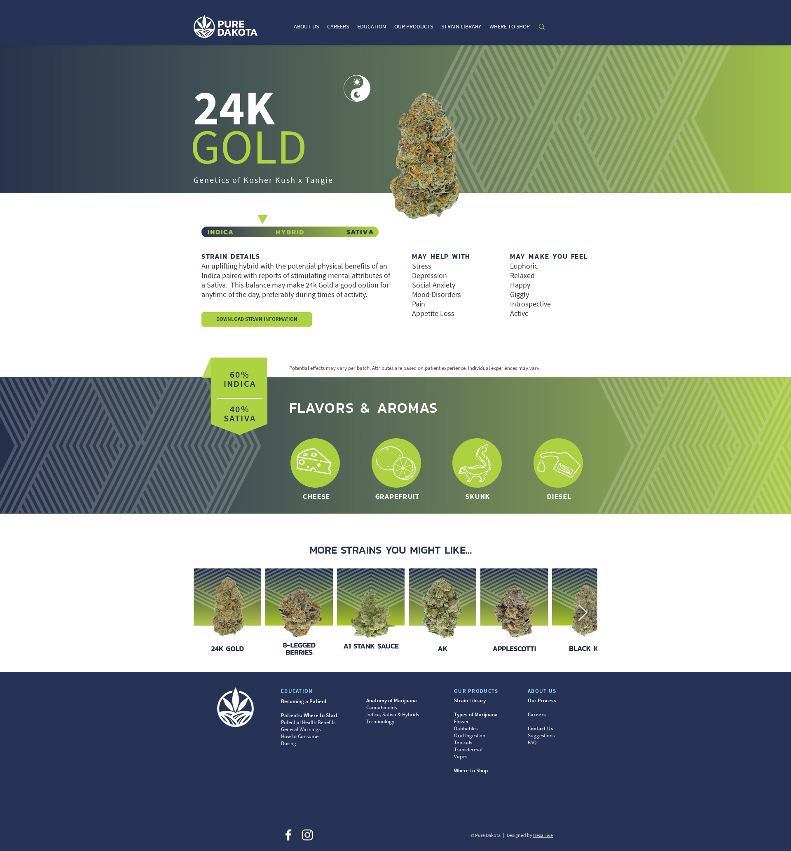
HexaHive (543, 835)
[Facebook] (288, 835)
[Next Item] (582, 613)
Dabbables (465, 728)
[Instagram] (307, 835)
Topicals (463, 742)
